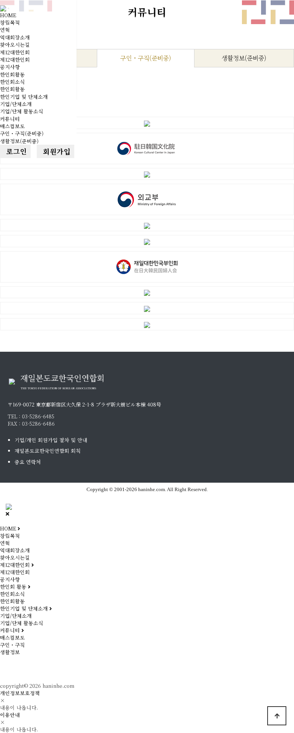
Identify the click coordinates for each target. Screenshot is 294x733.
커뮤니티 (10, 118)
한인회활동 (12, 74)
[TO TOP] (276, 715)
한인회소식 (12, 81)
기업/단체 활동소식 (21, 111)
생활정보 (10, 652)
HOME (8, 15)
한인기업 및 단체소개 (24, 96)
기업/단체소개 (16, 104)
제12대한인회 (15, 52)
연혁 (5, 29)
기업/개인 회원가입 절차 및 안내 (51, 440)
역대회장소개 (15, 37)
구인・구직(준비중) (22, 133)
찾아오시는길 (15, 44)
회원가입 (55, 151)
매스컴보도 (12, 126)
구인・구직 (12, 644)
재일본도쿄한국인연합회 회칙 (48, 450)
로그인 (15, 151)
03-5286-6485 (38, 416)
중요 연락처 (28, 461)
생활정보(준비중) (19, 141)
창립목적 (10, 22)
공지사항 (10, 66)
